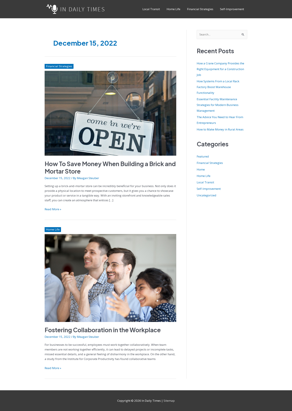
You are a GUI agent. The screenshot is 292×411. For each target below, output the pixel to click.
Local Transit (205, 182)
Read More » (53, 209)
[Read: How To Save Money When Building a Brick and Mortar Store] (110, 113)
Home (201, 169)
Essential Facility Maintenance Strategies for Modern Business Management (217, 105)
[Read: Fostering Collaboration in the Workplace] (110, 278)
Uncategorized (206, 195)
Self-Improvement (209, 189)
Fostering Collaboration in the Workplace (103, 330)
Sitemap (169, 401)
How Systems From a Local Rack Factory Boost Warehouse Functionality (218, 87)
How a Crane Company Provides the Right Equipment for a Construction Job (220, 69)
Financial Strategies (59, 66)
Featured (203, 156)
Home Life (53, 229)
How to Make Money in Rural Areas (220, 129)
